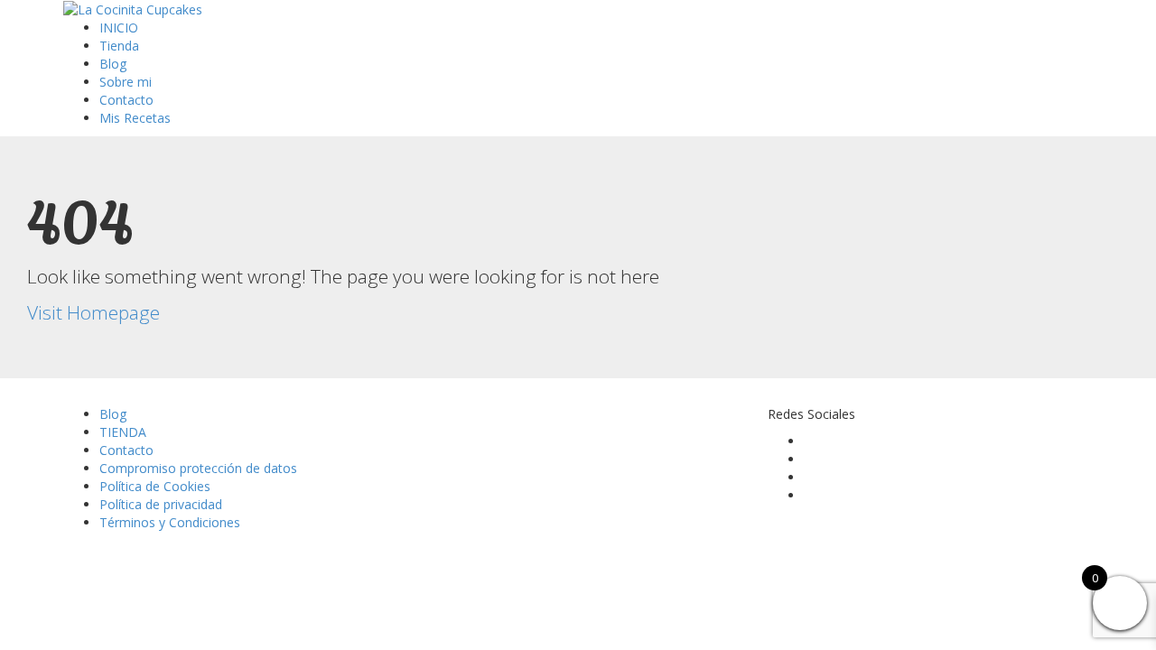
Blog (112, 63)
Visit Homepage (93, 312)
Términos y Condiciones (169, 522)
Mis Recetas (135, 117)
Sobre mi (125, 81)
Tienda (119, 45)
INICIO (118, 27)
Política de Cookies (154, 486)
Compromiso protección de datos (198, 468)
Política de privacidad (160, 504)
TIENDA (122, 432)
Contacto (126, 99)
